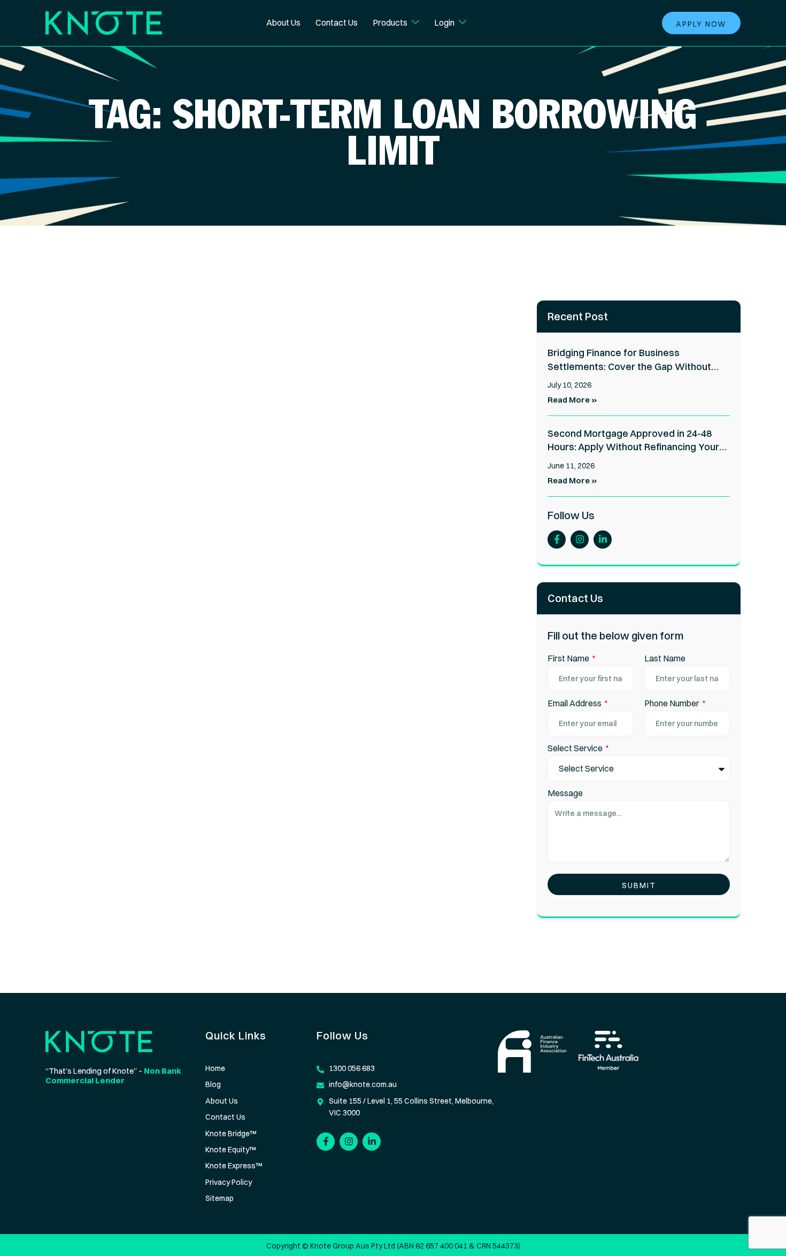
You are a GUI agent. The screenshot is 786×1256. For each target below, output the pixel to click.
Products (390, 22)
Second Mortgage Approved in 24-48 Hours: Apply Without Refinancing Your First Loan (633, 447)
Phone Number (672, 703)
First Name (569, 658)
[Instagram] (580, 539)
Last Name (664, 658)
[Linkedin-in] (603, 539)
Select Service (576, 748)
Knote (320, 1246)
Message (565, 793)
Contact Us (336, 22)
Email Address (575, 703)
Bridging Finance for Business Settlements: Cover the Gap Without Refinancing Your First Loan (629, 366)
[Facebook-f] (557, 539)
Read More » (572, 400)
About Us (283, 22)
